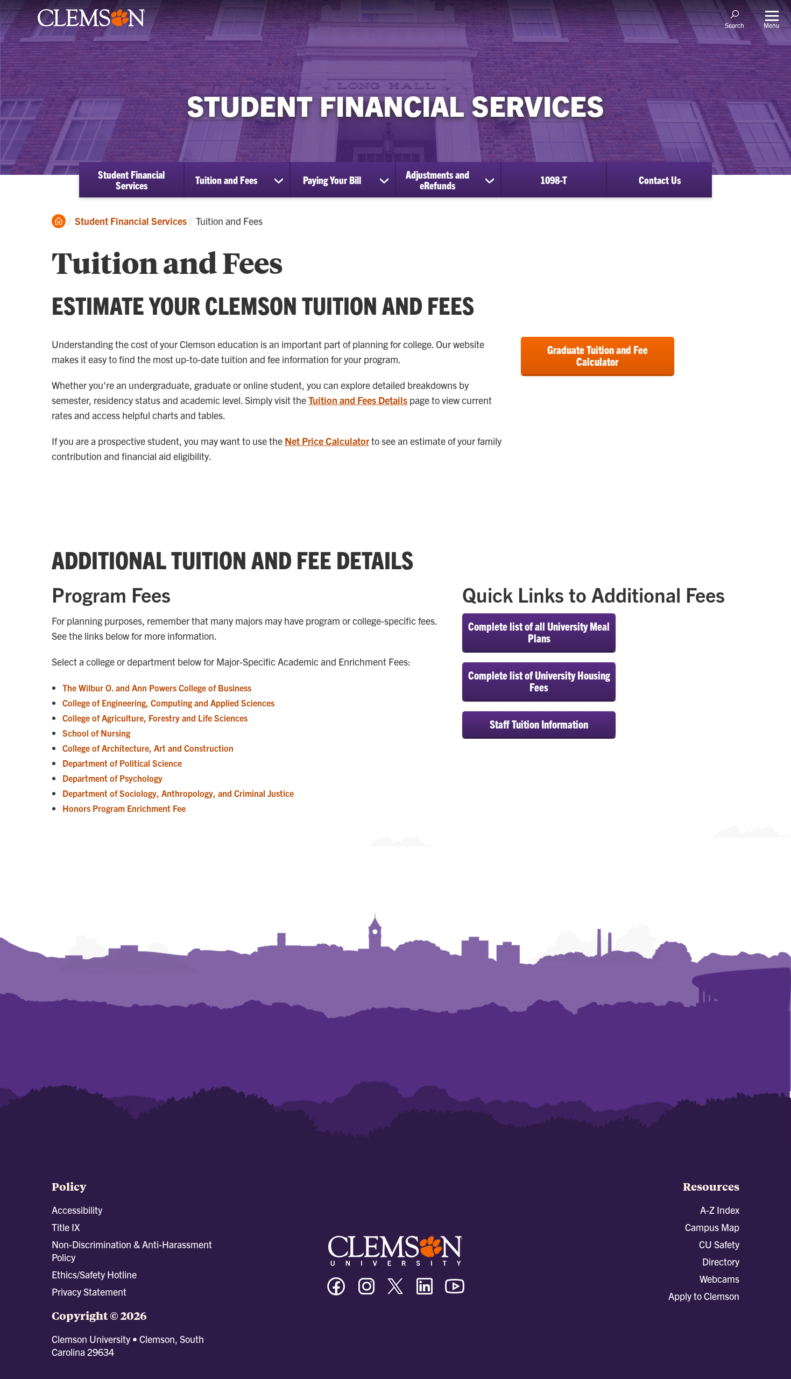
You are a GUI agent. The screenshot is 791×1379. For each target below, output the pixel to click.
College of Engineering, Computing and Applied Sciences (168, 702)
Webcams (719, 1278)
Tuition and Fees (226, 179)
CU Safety (719, 1244)
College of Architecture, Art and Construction (148, 747)
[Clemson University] (91, 28)
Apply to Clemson (703, 1296)
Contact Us (660, 179)
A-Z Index (719, 1210)
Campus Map (712, 1227)
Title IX (66, 1227)
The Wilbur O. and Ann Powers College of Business (156, 687)
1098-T (553, 179)
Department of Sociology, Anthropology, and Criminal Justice (178, 793)
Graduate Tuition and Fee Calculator (597, 355)
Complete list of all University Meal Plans (539, 632)
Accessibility (77, 1210)
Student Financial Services (131, 180)
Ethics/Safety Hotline (94, 1274)
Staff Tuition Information (539, 724)
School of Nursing (96, 732)
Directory (720, 1261)
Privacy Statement (89, 1291)
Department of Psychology (112, 778)
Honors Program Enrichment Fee (124, 808)
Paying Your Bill (332, 179)
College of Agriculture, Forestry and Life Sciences (155, 717)
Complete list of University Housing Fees (539, 681)
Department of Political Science (122, 763)
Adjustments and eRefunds (437, 180)
